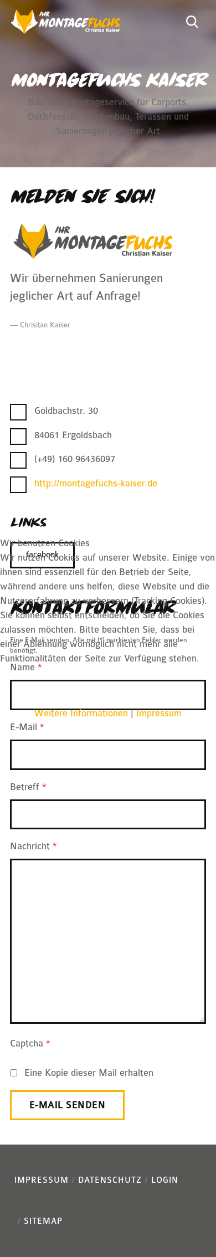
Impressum (159, 713)
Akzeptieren (51, 691)
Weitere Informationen (81, 713)
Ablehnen (151, 691)
